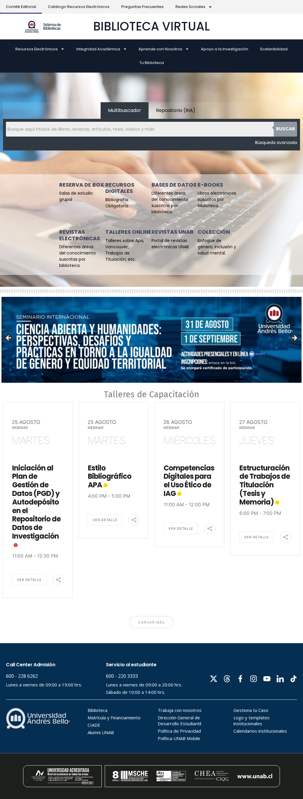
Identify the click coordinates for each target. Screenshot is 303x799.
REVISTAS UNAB (173, 232)
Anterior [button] (8, 338)
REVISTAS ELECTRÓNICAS (79, 235)
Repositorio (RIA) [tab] (175, 110)
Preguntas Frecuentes (142, 6)
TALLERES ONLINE (128, 232)
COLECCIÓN (214, 232)
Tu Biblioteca (151, 62)
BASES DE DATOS (174, 184)
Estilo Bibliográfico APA (109, 476)
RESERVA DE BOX (81, 184)
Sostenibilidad (274, 49)
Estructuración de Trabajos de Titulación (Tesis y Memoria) (264, 485)
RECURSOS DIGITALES (119, 188)
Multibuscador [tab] (124, 110)
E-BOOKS (210, 184)
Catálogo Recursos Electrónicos (78, 6)
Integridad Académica (98, 49)
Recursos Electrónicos (36, 49)
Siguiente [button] (294, 338)
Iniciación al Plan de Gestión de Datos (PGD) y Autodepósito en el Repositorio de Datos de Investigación (36, 502)
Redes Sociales (190, 6)
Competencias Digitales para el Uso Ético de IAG (189, 480)
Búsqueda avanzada (276, 142)
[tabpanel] (151, 134)
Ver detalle (29, 580)
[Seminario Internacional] (151, 340)
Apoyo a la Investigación (224, 49)
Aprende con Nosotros (160, 49)
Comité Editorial (21, 6)
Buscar (285, 129)
